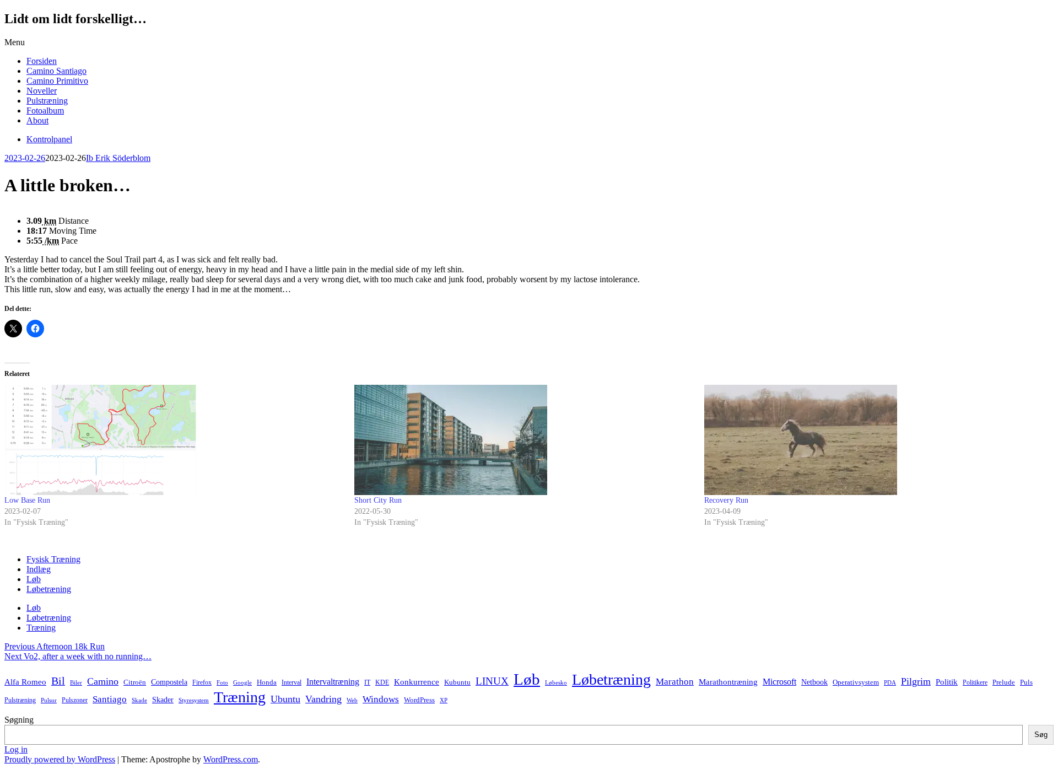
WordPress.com (230, 759)
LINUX (492, 681)
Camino (102, 681)
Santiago (110, 699)
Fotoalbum (45, 110)
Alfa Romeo (25, 681)
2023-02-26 (24, 158)
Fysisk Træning (53, 559)
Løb (33, 579)
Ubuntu (285, 699)
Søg (1041, 734)
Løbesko (556, 682)
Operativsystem (856, 682)
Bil (58, 681)
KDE (382, 682)
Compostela (169, 681)
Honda (267, 682)
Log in (16, 749)
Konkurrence (416, 681)
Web (352, 700)
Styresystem (194, 700)
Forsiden (41, 61)
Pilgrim (916, 681)
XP (443, 700)
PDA (890, 683)
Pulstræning (47, 100)
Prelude (1003, 682)
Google (242, 683)
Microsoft (779, 681)
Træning (41, 627)
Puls (1026, 682)
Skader (163, 700)
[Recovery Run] (873, 440)
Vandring (323, 699)
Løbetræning (48, 589)
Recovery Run (726, 500)
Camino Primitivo (57, 80)
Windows (381, 699)
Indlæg (38, 569)
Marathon (675, 681)
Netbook (814, 681)
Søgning (19, 719)
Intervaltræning (332, 681)
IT (367, 682)
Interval (291, 682)
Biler (76, 682)
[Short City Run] (523, 440)
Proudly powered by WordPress (59, 759)
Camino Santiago (56, 71)
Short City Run (378, 500)
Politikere (975, 682)
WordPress (419, 700)
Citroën (134, 682)
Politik (947, 681)
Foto (222, 683)
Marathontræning (728, 681)
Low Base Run (27, 500)
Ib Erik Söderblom (118, 158)
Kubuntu (457, 682)
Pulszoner (75, 700)
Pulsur (49, 700)
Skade (139, 700)
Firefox (202, 682)
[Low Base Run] (173, 440)
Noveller (41, 90)
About (37, 120)
